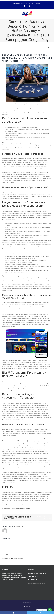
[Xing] (47, 518)
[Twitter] (27, 6)
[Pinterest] (49, 516)
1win (10, 219)
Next (49, 48)
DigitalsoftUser (6, 508)
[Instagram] (29, 6)
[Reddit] (42, 516)
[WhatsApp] (44, 516)
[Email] (49, 518)
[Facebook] (24, 6)
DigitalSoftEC (25, 602)
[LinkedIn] (39, 516)
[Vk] (44, 518)
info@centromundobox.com (35, 3)
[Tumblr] (47, 516)
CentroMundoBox (10, 573)
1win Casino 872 (20, 508)
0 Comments (27, 508)
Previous (45, 48)
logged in (11, 558)
